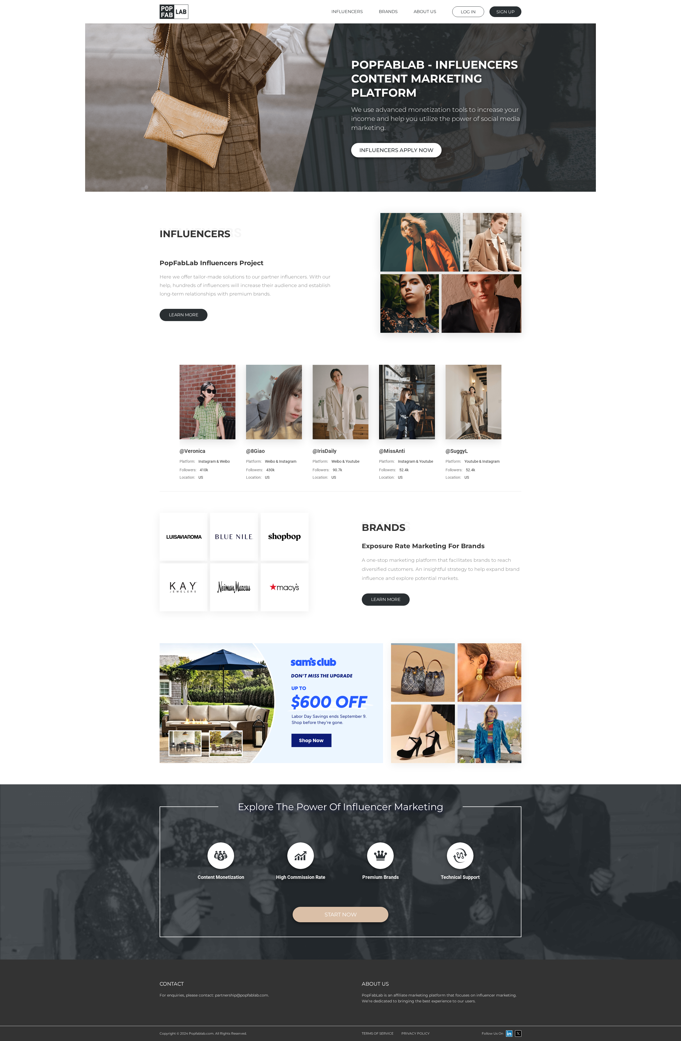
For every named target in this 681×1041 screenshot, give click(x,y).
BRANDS (388, 11)
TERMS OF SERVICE (377, 1033)
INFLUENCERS (347, 11)
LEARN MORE (183, 314)
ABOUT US (425, 11)
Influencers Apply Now (396, 150)
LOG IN (468, 11)
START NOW (341, 914)
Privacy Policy (415, 1033)
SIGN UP (505, 11)
